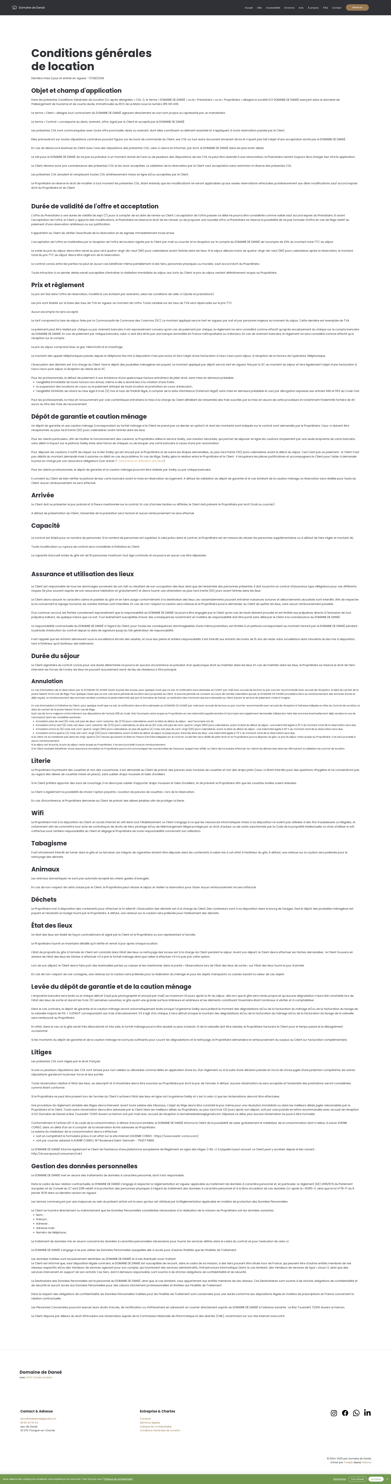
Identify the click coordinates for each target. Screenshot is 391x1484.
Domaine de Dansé (32, 7)
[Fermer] (387, 1479)
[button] (259, 7)
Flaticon (366, 1462)
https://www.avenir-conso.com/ (176, 1136)
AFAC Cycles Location (39, 1377)
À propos (145, 1418)
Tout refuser (357, 1479)
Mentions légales (150, 1422)
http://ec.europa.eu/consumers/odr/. (57, 1153)
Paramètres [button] (339, 1479)
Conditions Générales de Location (160, 1430)
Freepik (348, 1462)
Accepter (376, 1479)
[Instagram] (334, 1413)
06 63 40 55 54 (29, 1422)
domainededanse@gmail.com (38, 1418)
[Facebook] (345, 1413)
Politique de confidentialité (156, 1426)
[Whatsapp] (356, 1413)
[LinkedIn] (367, 1413)
